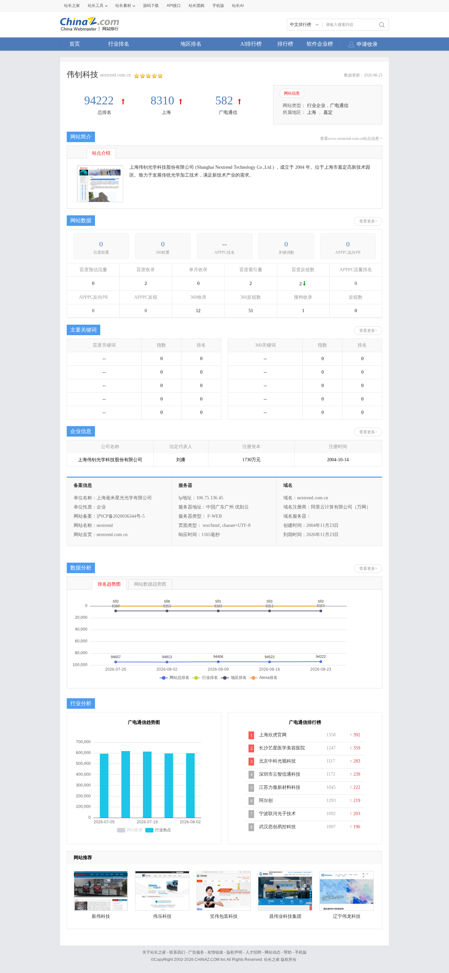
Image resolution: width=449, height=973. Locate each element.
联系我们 (177, 952)
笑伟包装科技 (224, 916)
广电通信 (228, 112)
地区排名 (190, 44)
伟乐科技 (162, 916)
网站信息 (292, 93)
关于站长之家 (154, 952)
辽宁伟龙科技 (347, 916)
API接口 (174, 5)
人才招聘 (253, 952)
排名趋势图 (109, 584)
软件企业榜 (320, 44)
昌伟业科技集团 (285, 916)
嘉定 (328, 112)
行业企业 (316, 105)
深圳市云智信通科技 (279, 774)
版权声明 (234, 952)
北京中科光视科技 (277, 761)
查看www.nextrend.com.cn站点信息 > (351, 138)
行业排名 (118, 44)
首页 (74, 44)
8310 (162, 100)
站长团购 (196, 5)
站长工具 (96, 5)
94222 (100, 100)
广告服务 (196, 952)
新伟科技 (101, 916)
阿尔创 (266, 800)
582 (224, 100)
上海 (166, 112)
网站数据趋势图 (150, 584)
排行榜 (285, 44)
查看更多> (368, 221)
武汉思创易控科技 (277, 826)
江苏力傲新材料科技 (279, 787)
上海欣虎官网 (273, 734)
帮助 (288, 952)
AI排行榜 (251, 44)
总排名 (104, 112)
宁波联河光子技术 (277, 813)
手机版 (301, 952)
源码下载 (151, 5)
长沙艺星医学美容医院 (282, 748)
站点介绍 (101, 153)
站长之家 (72, 5)
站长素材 (123, 5)
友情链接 (215, 952)
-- (224, 244)
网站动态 (272, 952)
